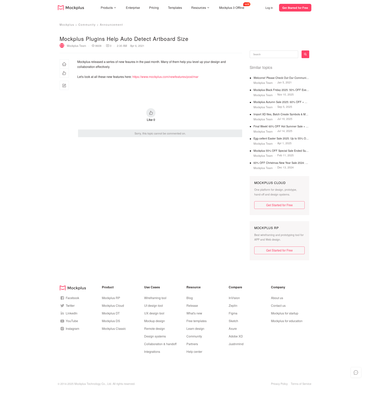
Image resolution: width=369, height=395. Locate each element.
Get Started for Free (295, 8)
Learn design (195, 328)
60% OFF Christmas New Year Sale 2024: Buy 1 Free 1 (281, 162)
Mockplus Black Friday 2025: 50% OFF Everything (281, 89)
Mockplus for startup (284, 313)
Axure (233, 328)
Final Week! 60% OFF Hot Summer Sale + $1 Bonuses (281, 126)
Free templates (196, 321)
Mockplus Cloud (113, 305)
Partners (192, 344)
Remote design (154, 328)
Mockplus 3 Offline (231, 7)
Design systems (155, 336)
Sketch (233, 321)
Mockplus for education (287, 321)
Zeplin (233, 305)
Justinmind (236, 344)
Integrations (152, 351)
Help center (194, 351)
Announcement (111, 24)
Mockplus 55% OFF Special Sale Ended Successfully (281, 150)
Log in (269, 8)
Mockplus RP (111, 298)
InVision (234, 298)
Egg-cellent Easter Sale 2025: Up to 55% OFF (281, 138)
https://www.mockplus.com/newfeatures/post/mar (165, 76)
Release (192, 305)
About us (277, 298)
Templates (175, 7)
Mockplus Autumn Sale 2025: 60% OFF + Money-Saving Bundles (281, 102)
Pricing (154, 7)
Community (87, 24)
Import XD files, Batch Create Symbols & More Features (281, 114)
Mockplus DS (111, 321)
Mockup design (154, 321)
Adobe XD (236, 336)
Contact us (278, 305)
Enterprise (133, 7)
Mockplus (67, 24)
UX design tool (154, 313)
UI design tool (153, 305)
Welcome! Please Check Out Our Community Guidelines (281, 77)
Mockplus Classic (114, 328)
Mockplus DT (111, 313)
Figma (233, 313)
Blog (189, 298)
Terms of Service (301, 384)
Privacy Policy (279, 384)
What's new (194, 313)
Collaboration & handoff (160, 344)
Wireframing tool (155, 298)
